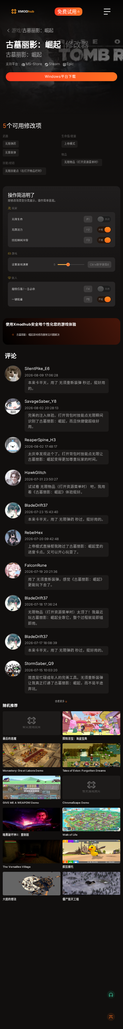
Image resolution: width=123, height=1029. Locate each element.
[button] (61, 335)
